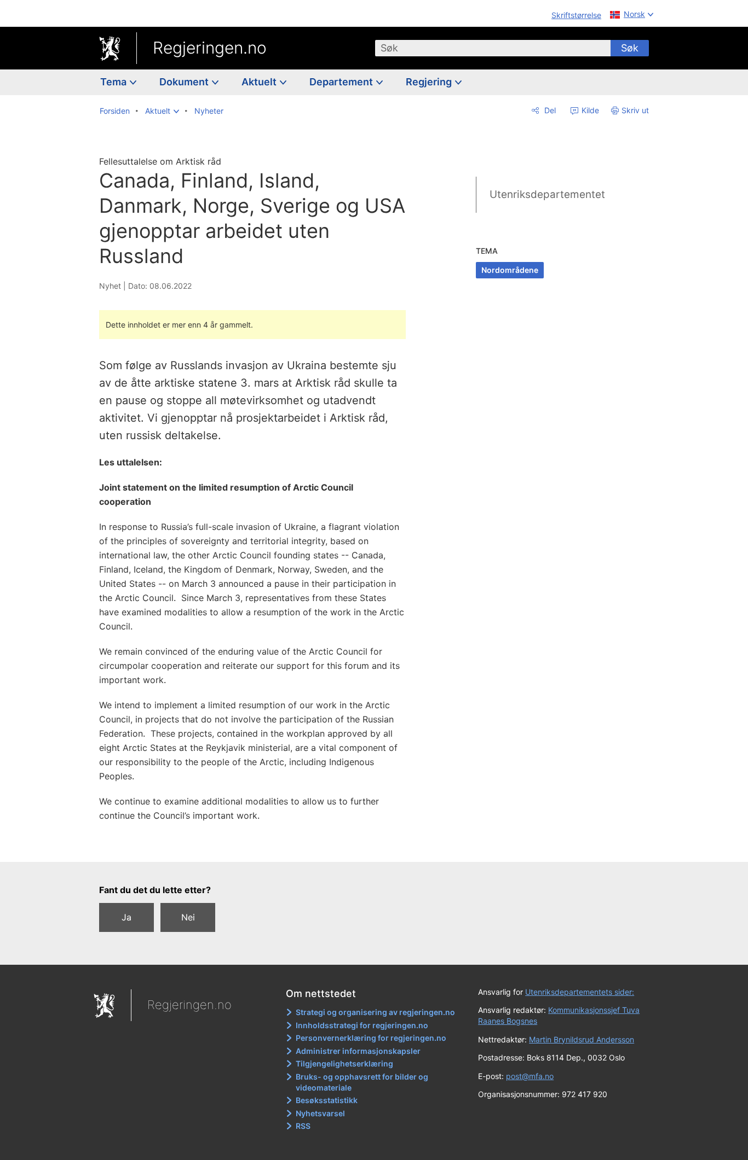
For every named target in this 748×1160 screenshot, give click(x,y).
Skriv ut (635, 110)
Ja (126, 917)
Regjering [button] (430, 82)
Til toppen (258, 845)
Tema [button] (114, 82)
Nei (188, 917)
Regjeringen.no (210, 47)
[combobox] (493, 48)
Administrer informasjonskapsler (358, 1051)
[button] (162, 111)
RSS (303, 1125)
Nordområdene (509, 270)
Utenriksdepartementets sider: (579, 991)
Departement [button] (342, 82)
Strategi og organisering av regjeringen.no (375, 1012)
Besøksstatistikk (327, 1100)
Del (549, 110)
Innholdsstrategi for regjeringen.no (362, 1025)
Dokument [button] (185, 82)
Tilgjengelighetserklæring (344, 1063)
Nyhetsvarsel (320, 1113)
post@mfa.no (530, 1076)
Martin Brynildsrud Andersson (581, 1039)
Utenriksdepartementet (547, 194)
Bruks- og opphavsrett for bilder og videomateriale (362, 1082)
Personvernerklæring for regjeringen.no (371, 1037)
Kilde (589, 110)
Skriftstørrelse (576, 15)
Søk (629, 48)
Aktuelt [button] (260, 82)
